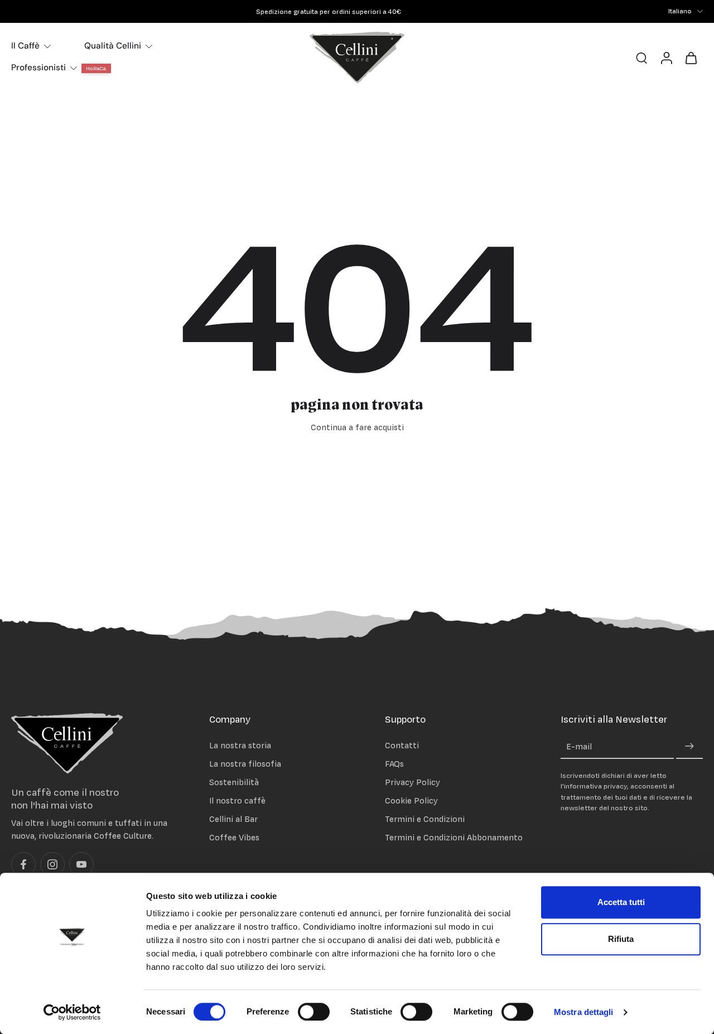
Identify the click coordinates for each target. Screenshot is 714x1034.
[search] (641, 57)
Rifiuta (621, 939)
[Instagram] (52, 865)
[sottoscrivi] (689, 747)
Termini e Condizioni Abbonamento (454, 838)
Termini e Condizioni (425, 819)
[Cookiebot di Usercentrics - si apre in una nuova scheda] (72, 1012)
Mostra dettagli (584, 1012)
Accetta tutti (621, 902)
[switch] (314, 1012)
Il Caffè (25, 45)
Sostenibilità (234, 782)
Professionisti (38, 67)
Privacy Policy (412, 782)
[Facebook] (23, 865)
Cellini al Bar (233, 819)
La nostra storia (240, 745)
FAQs (394, 764)
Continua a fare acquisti (357, 427)
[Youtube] (81, 865)
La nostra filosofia (245, 764)
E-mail (579, 747)
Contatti (402, 745)
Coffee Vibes (234, 838)
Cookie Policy (411, 800)
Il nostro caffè (237, 800)
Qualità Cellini (112, 45)
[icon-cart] (690, 57)
